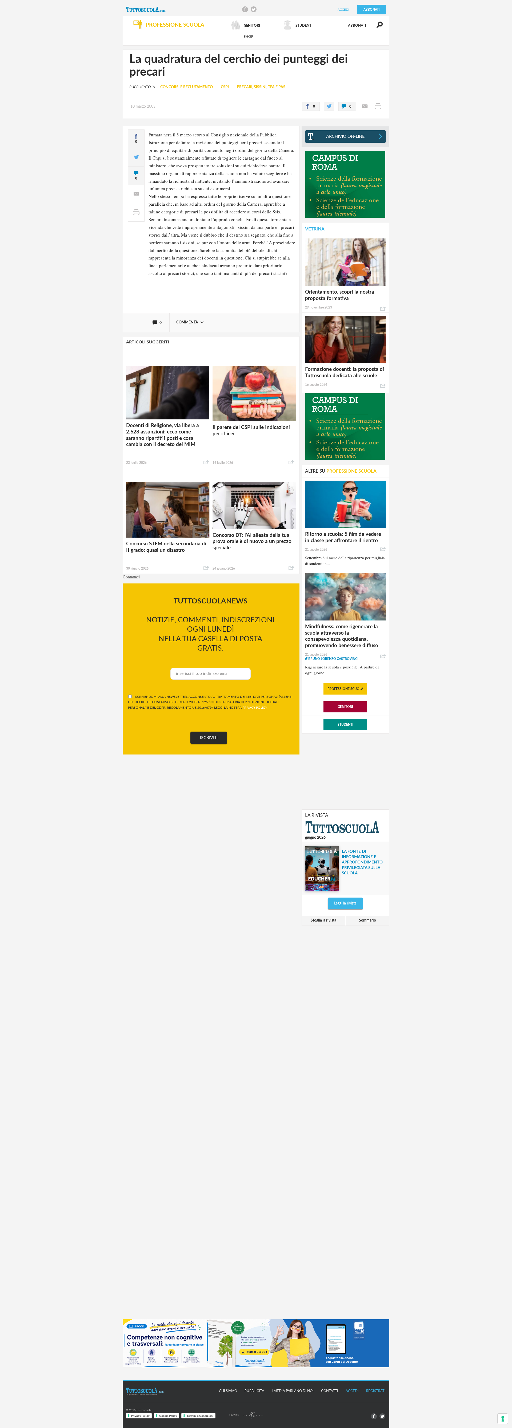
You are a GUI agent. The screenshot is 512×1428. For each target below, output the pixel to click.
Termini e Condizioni (200, 1415)
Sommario (367, 920)
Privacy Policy (140, 1415)
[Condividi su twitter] (329, 106)
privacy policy (254, 707)
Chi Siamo (228, 1391)
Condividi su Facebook (245, 9)
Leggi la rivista (345, 903)
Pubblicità (254, 1391)
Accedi (343, 9)
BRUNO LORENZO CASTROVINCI (331, 658)
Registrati (376, 1391)
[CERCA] (376, 27)
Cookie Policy (168, 1415)
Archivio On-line (345, 136)
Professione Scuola (345, 689)
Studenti (345, 724)
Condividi (206, 462)
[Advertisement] (345, 771)
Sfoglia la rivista (323, 920)
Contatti (329, 1391)
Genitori (345, 706)
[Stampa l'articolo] (378, 106)
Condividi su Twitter (254, 9)
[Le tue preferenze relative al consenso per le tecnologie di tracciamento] (503, 1419)
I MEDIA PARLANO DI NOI (293, 1391)
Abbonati (371, 9)
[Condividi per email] (364, 106)
